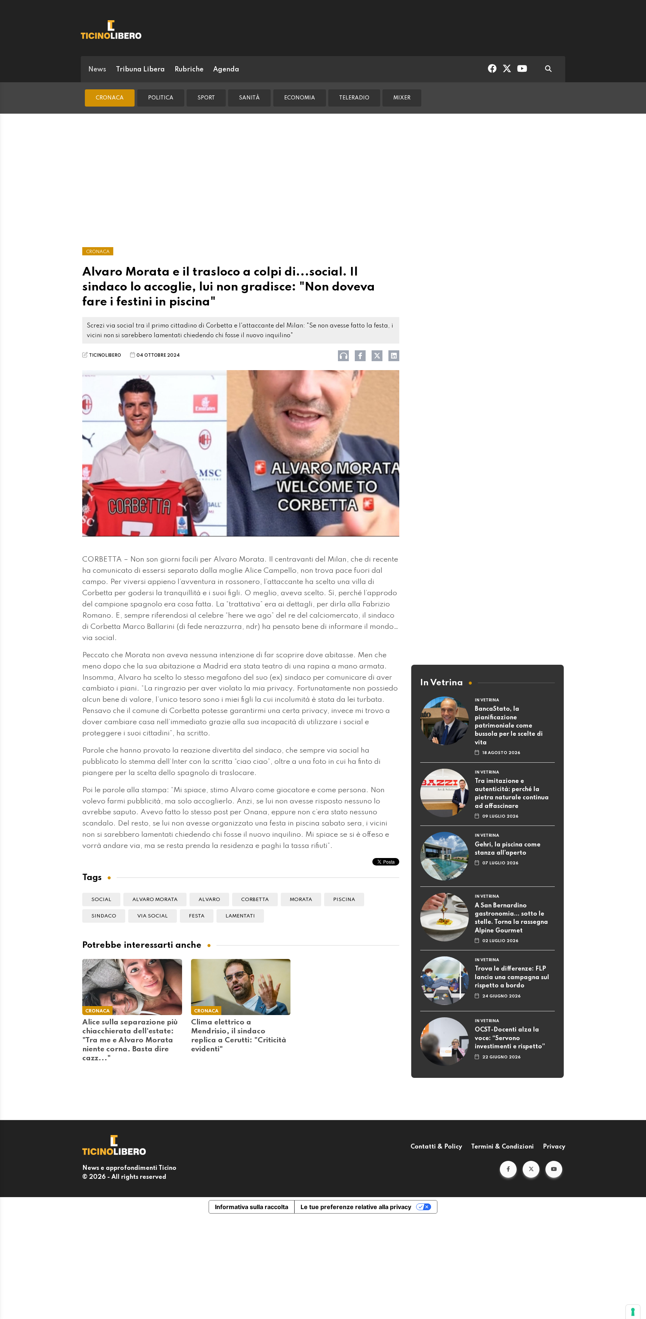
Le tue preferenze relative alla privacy (356, 1207)
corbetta (255, 899)
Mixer (401, 98)
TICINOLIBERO (105, 355)
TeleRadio (354, 98)
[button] (508, 1169)
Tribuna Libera (140, 69)
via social (152, 916)
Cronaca (110, 98)
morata (301, 899)
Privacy (554, 1147)
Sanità (249, 98)
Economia (299, 98)
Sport (206, 98)
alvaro (209, 899)
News (97, 69)
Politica (160, 98)
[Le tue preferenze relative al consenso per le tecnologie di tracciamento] (633, 1312)
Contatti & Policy (436, 1147)
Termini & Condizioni (502, 1147)
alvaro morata (155, 899)
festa (196, 916)
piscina (344, 899)
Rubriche (189, 69)
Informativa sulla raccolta (251, 1207)
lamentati (240, 916)
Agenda (226, 69)
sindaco (103, 916)
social (101, 899)
